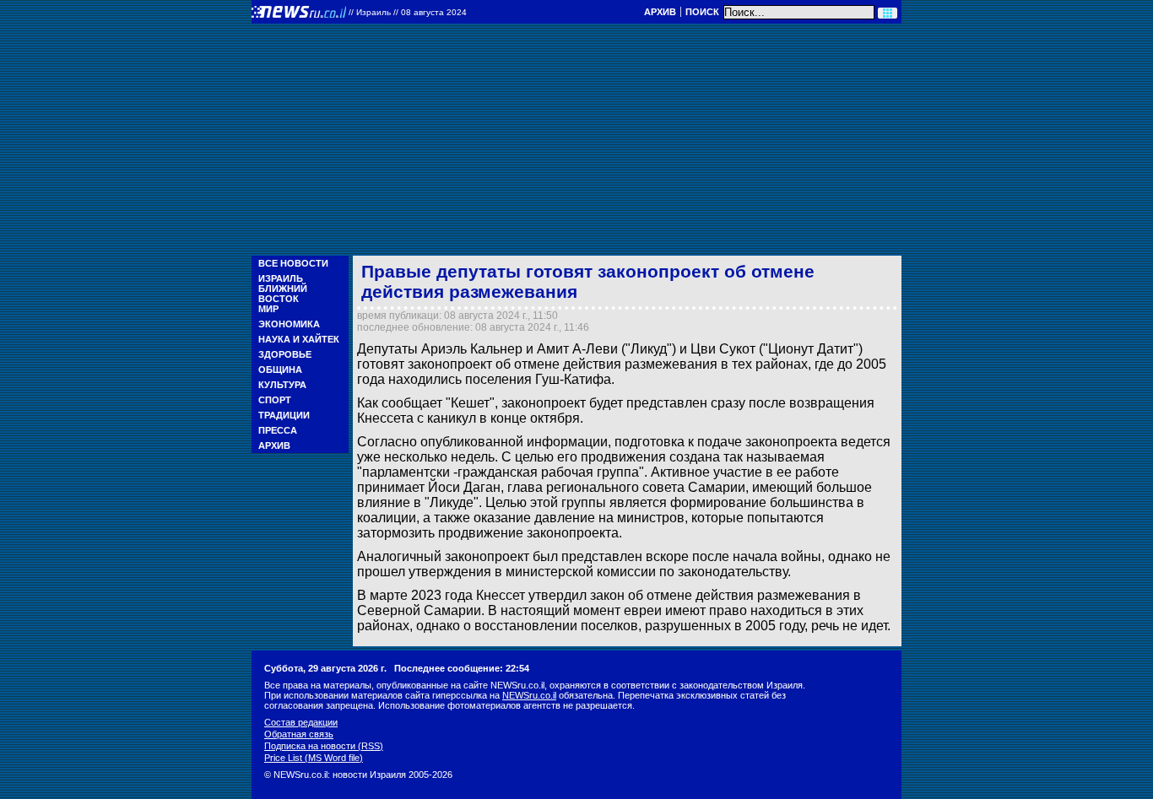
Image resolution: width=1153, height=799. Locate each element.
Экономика (289, 324)
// (408, 12)
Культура (282, 385)
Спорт (274, 400)
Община (280, 369)
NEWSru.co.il (529, 695)
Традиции (284, 415)
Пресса (277, 430)
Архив (660, 12)
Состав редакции (301, 722)
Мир (268, 309)
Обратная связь (298, 734)
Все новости (293, 263)
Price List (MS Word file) (313, 758)
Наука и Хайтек (298, 339)
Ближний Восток (282, 293)
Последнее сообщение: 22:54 (461, 668)
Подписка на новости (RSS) (323, 746)
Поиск (702, 12)
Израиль (280, 278)
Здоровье (284, 354)
